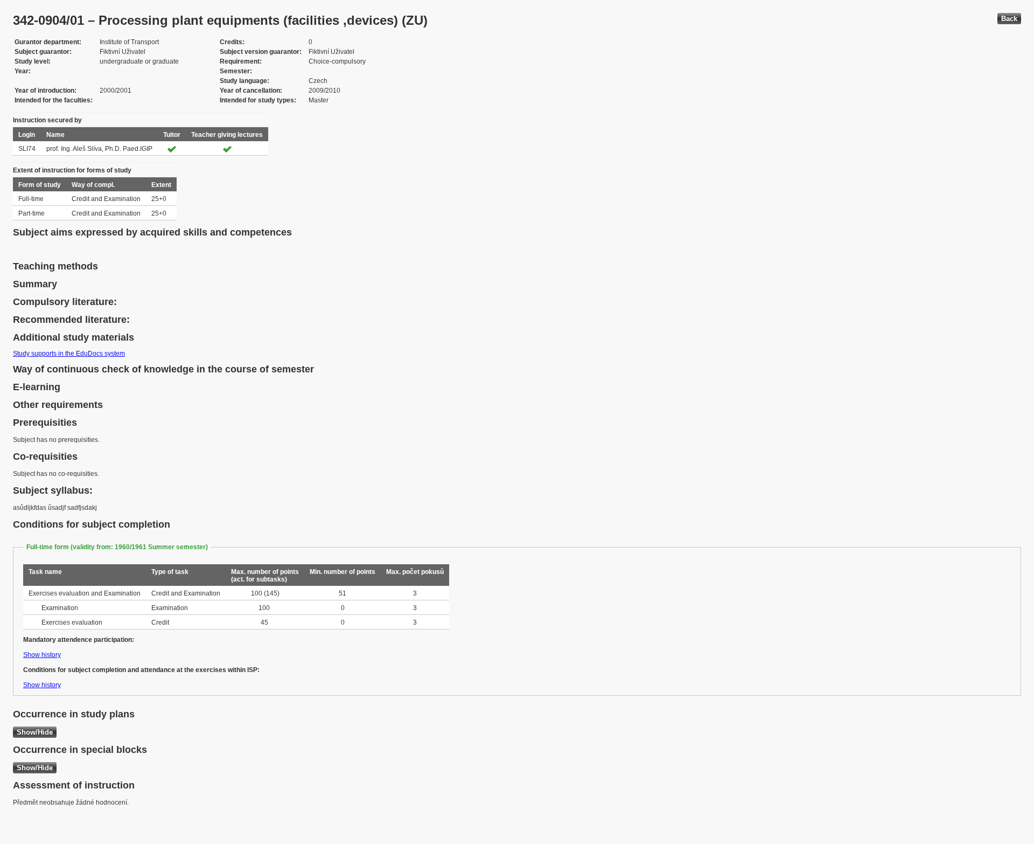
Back (1009, 19)
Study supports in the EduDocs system (69, 353)
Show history (42, 655)
